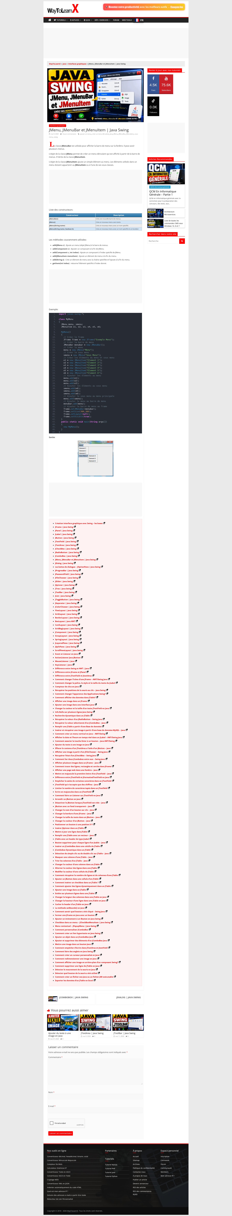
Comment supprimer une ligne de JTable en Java (77, 966)
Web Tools (127, 20)
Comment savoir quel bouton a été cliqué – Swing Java (80, 911)
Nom (51, 1092)
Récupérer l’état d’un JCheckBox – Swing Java (75, 755)
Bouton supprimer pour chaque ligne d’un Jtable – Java (80, 842)
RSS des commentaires (142, 1191)
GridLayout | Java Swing (66, 614)
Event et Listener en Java (66, 654)
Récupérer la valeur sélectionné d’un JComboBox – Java (80, 723)
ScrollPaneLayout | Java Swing (69, 650)
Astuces (75, 20)
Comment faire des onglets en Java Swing (74, 951)
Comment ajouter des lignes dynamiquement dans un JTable (83, 886)
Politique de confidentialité (144, 1168)
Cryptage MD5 (53, 1180)
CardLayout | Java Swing (66, 625)
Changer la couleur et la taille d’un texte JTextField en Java (82, 708)
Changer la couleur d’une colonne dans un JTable (77, 864)
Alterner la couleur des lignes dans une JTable (76, 868)
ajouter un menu (85, 134)
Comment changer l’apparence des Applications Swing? (80, 694)
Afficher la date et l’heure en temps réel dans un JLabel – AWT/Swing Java (88, 737)
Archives (136, 1164)
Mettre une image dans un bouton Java (73, 944)
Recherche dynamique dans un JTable (72, 715)
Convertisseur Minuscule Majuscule (61, 1160)
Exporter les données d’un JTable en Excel (74, 980)
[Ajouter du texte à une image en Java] (63, 1015)
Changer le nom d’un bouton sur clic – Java (74, 810)
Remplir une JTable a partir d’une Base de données (78, 726)
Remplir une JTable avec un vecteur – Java (74, 835)
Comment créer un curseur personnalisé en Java (77, 955)
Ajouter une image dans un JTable (70, 890)
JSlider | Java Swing (64, 581)
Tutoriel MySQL (111, 1165)
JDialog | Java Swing (64, 563)
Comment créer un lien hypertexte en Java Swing (77, 933)
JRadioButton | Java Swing (67, 552)
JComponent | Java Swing (66, 632)
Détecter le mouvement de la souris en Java (75, 969)
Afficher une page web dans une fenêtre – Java (76, 770)
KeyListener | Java (63, 665)
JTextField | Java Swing (65, 541)
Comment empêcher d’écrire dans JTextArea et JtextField (81, 948)
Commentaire (55, 1057)
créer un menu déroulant (100, 134)
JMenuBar (122, 134)
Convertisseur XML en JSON (58, 1183)
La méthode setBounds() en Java (69, 908)
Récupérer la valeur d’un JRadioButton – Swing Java (78, 719)
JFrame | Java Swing (64, 527)
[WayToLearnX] (49, 20)
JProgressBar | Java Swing (66, 570)
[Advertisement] (116, 43)
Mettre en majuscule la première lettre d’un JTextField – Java (83, 773)
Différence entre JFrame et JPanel (70, 672)
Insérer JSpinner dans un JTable (69, 828)
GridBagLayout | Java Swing (67, 628)
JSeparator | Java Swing (65, 603)
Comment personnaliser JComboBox (71, 929)
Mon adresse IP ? (167, 1176)
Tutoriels (61, 20)
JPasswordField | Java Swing (67, 574)
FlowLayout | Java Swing (66, 610)
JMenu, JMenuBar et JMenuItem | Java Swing (75, 559)
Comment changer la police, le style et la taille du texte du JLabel (85, 683)
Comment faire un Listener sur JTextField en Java (77, 795)
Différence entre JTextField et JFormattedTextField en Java (82, 777)
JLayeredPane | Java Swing (67, 643)
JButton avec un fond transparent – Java (73, 806)
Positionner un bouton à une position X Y (73, 824)
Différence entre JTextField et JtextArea (73, 675)
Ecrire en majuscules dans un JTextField (73, 792)
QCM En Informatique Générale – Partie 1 (162, 193)
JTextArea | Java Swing (65, 545)
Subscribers (166, 87)
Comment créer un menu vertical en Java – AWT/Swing (80, 734)
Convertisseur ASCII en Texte (58, 1176)
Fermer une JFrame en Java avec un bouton (74, 915)
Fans (153, 87)
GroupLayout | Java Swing (67, 636)
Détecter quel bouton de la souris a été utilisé (76, 973)
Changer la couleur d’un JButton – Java (72, 821)
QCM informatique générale (159, 187)
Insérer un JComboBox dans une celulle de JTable (77, 846)
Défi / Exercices (101, 20)
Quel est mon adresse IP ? (57, 1191)
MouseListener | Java (64, 661)
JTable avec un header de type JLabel (72, 839)
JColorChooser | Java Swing (67, 607)
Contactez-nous (139, 1172)
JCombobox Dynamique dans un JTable (73, 850)
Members (164, 1172)
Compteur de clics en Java (67, 686)
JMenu (116, 134)
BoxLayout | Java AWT (65, 621)
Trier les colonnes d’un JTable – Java (71, 860)
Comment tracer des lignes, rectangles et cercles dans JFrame (83, 766)
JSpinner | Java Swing (64, 585)
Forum (116, 20)
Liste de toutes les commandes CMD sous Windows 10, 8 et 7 (173, 223)
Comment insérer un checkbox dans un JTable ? (76, 882)
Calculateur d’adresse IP (57, 1168)
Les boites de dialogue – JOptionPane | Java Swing (77, 567)
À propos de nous (140, 1176)
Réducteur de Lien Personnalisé (60, 1199)
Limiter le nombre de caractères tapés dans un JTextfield (81, 788)
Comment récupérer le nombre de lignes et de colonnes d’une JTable (86, 875)
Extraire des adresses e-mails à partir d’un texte (66, 1195)
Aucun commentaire (69, 134)
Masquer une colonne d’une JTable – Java (73, 857)
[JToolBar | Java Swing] (128, 1015)
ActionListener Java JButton (67, 657)
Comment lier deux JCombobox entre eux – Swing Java (80, 759)
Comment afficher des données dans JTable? (75, 697)
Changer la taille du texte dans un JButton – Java (77, 817)
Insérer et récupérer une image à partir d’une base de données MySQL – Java (90, 730)
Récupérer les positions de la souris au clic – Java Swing (80, 690)
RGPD (135, 1194)
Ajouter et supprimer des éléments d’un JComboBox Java (81, 940)
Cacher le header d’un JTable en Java (71, 904)
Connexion (165, 1160)
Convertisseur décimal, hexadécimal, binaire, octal (67, 1156)
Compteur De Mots (54, 1164)
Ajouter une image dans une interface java (74, 704)
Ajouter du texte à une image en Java (72, 744)
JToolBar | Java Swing (64, 592)
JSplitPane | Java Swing (65, 646)
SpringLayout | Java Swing (67, 639)
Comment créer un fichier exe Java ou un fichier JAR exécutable (84, 977)
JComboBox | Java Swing (66, 556)
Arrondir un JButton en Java (67, 799)
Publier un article (140, 1180)
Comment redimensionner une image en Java (76, 958)
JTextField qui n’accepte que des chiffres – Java (76, 784)
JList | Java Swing (63, 596)
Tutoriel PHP (110, 1168)
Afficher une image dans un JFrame (71, 701)
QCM (88, 20)
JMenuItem (130, 134)
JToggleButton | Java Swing (67, 599)
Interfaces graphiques (77, 64)
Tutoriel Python (111, 1176)
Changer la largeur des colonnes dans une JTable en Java (80, 897)
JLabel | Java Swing (63, 534)
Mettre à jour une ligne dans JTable (71, 831)
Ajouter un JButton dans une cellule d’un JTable (76, 879)
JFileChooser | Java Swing (66, 577)
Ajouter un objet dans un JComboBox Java (74, 937)
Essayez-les (176, 6)
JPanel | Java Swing (63, 530)
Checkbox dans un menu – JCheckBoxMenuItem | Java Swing (82, 922)
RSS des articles (139, 1187)
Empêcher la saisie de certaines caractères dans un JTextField (83, 781)
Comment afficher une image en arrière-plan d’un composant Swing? (86, 962)
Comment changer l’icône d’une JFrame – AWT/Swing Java (81, 679)
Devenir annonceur (141, 1183)
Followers (153, 109)
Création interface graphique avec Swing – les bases (78, 523)
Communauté (166, 1168)
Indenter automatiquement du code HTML (64, 1187)
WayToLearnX (55, 64)
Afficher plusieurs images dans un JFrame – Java (77, 763)
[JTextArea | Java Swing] (95, 1015)
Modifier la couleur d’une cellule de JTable (74, 871)
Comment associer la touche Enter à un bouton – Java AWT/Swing (85, 741)
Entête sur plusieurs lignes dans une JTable (74, 893)
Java (64, 64)
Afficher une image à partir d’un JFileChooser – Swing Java (81, 752)
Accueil (136, 1156)
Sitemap (136, 1160)
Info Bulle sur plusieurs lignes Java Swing (73, 712)
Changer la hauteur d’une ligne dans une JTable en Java (80, 900)
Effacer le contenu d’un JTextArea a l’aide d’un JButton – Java (82, 748)
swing (56, 137)
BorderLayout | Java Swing (67, 617)
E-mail (51, 1106)
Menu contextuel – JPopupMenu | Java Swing (75, 926)
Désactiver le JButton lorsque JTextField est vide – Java (80, 802)
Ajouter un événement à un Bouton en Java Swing (77, 919)
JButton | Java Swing (64, 538)
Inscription (165, 1156)
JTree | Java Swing (63, 588)
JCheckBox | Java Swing (65, 548)
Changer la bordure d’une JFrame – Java (73, 813)
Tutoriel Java (110, 1172)
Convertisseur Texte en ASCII (58, 1172)
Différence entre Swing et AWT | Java (72, 668)
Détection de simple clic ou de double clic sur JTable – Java (82, 853)
